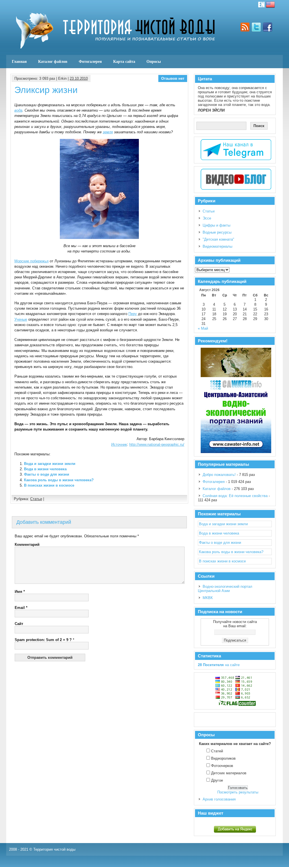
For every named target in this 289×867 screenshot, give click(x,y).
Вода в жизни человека (45, 469)
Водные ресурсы (217, 232)
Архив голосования (219, 799)
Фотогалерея (90, 61)
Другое (217, 780)
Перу (132, 314)
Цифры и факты (216, 225)
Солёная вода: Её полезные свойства (235, 496)
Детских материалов (228, 773)
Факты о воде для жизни (46, 474)
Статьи (36, 499)
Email (21, 608)
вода (18, 110)
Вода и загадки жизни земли (49, 464)
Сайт (19, 624)
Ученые (20, 319)
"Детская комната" (218, 239)
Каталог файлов (52, 61)
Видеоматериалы (217, 246)
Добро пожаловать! (219, 475)
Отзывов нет (172, 78)
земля (108, 132)
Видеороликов (223, 758)
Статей (217, 751)
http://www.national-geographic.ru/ (156, 444)
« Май (203, 328)
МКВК (208, 598)
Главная (19, 61)
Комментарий (27, 544)
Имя (20, 591)
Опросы (153, 61)
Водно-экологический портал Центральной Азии (225, 588)
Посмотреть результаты (237, 792)
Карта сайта (124, 61)
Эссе (207, 218)
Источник (119, 444)
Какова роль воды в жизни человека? (59, 480)
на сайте (219, 665)
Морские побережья (31, 261)
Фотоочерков (222, 766)
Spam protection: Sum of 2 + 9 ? (43, 640)
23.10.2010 (79, 78)
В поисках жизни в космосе (49, 485)
